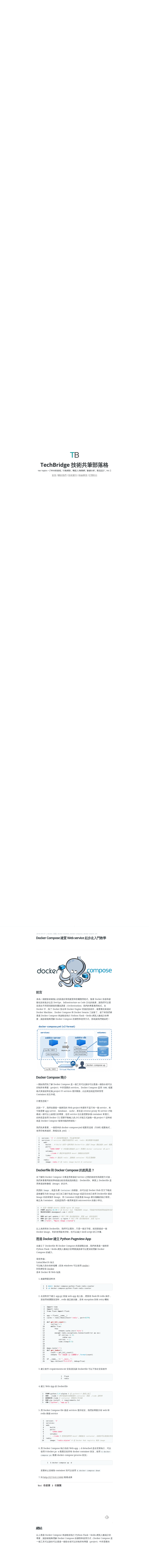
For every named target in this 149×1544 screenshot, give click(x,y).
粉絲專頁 (83, 475)
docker (49, 934)
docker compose (76, 934)
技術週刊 (72, 475)
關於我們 (62, 475)
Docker (50, 1268)
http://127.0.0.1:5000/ (53, 1477)
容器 (55, 934)
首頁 (54, 475)
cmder (85, 1265)
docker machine (63, 934)
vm (96, 934)
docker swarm (88, 934)
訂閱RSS (93, 475)
